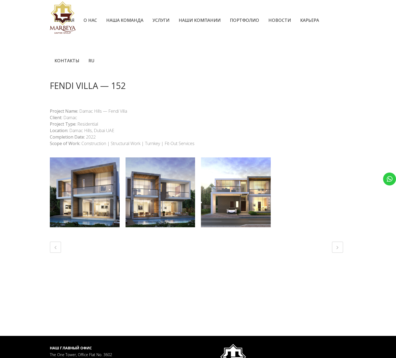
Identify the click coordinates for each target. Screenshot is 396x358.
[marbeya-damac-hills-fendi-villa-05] (160, 192)
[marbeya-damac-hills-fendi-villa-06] (236, 192)
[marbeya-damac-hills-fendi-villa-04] (85, 192)
